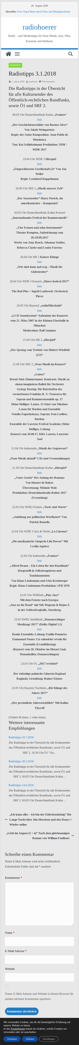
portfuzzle (33, 81)
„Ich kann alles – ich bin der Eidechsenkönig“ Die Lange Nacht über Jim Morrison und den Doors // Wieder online (40, 819)
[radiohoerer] (8, 54)
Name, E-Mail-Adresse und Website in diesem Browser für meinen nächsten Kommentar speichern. (39, 996)
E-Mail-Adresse (16, 951)
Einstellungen (18, 1028)
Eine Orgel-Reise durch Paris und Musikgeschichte (43, 11)
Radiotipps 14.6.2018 (21, 785)
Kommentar (13, 877)
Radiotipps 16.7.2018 (21, 737)
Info (39, 119)
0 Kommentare (48, 81)
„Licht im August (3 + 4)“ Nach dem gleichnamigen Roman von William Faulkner (38, 836)
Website (10, 968)
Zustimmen (12, 1039)
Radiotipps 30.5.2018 (21, 761)
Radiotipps (15, 65)
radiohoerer (39, 27)
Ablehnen (30, 1039)
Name (10, 932)
